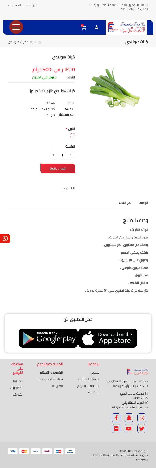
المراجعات (125, 202)
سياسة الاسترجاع (88, 385)
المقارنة (93, 392)
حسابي (94, 372)
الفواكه (18, 394)
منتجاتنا (18, 381)
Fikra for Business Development (112, 455)
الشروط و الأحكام (51, 372)
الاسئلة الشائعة (88, 379)
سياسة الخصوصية (51, 379)
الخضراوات (16, 387)
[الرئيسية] (126, 27)
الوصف (143, 202)
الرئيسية (36, 42)
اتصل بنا (57, 385)
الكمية (70, 146)
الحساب (16, 5)
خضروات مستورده (43, 109)
